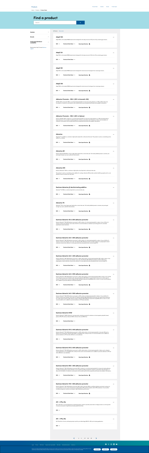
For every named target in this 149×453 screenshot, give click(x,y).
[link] (85, 40)
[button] (74, 438)
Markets (101, 6)
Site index (58, 444)
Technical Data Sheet (68, 43)
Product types (114, 6)
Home (32, 10)
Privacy (36, 444)
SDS (57, 43)
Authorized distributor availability (36, 42)
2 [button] (81, 438)
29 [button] (91, 438)
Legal (33, 444)
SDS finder (42, 444)
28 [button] (88, 438)
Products (37, 10)
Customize (97, 449)
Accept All (114, 449)
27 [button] (84, 438)
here (82, 449)
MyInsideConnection (66, 444)
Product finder (95, 6)
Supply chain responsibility (50, 444)
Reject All (105, 449)
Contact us (73, 444)
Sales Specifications (83, 44)
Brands (107, 6)
